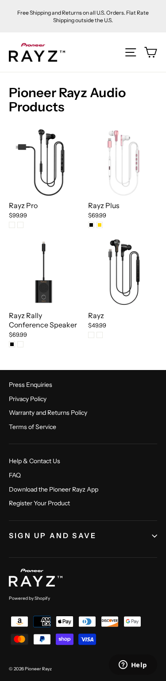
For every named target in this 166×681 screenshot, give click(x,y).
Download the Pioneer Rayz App (53, 489)
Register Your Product (39, 503)
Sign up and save (53, 535)
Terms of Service (32, 427)
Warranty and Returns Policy (48, 413)
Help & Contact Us (34, 461)
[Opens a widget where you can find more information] (132, 665)
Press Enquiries (30, 385)
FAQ (15, 475)
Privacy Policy (27, 399)
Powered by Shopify (29, 598)
